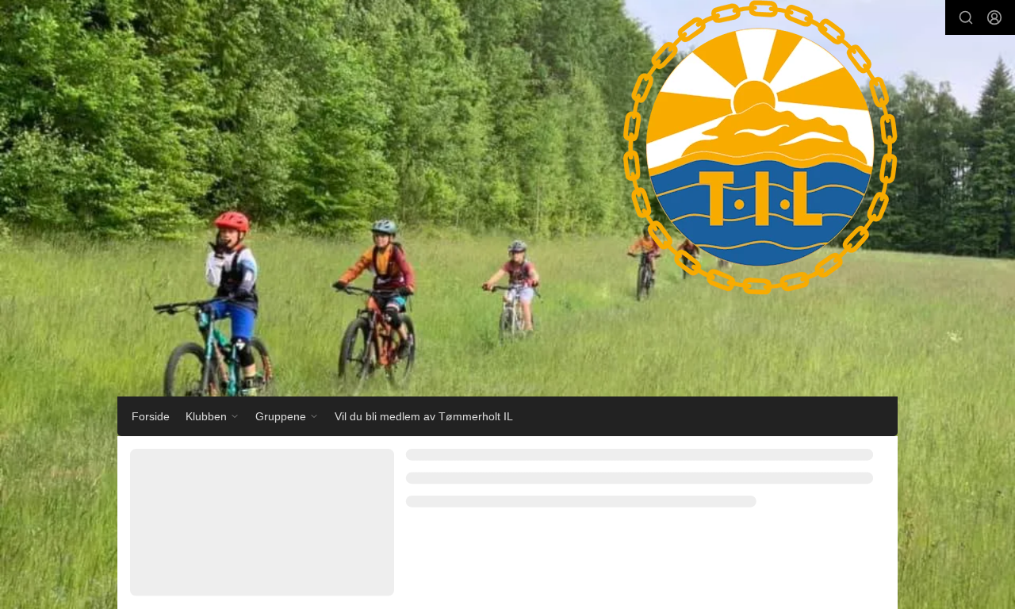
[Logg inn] (994, 17)
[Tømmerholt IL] (745, 163)
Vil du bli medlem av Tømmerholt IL (424, 416)
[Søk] (966, 17)
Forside (151, 416)
